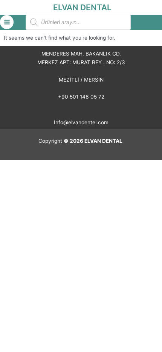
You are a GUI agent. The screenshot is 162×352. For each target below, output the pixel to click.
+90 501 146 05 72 (81, 97)
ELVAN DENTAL (82, 7)
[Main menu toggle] (7, 22)
